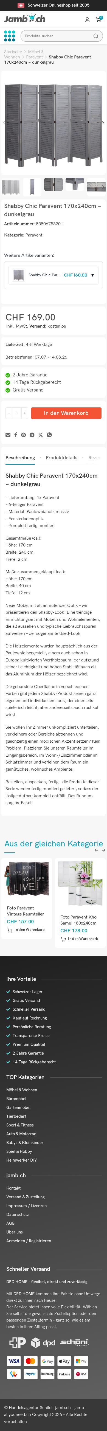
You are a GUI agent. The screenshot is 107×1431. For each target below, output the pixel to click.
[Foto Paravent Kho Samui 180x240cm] (33, 883)
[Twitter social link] (40, 435)
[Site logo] (24, 17)
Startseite (13, 52)
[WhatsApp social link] (49, 435)
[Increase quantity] (24, 413)
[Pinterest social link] (23, 435)
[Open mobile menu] (9, 35)
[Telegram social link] (32, 435)
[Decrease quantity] (8, 413)
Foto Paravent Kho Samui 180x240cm (32, 920)
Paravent (34, 57)
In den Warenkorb (66, 413)
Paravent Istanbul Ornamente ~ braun (86, 920)
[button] (33, 939)
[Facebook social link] (15, 435)
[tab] (20, 458)
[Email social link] (8, 435)
